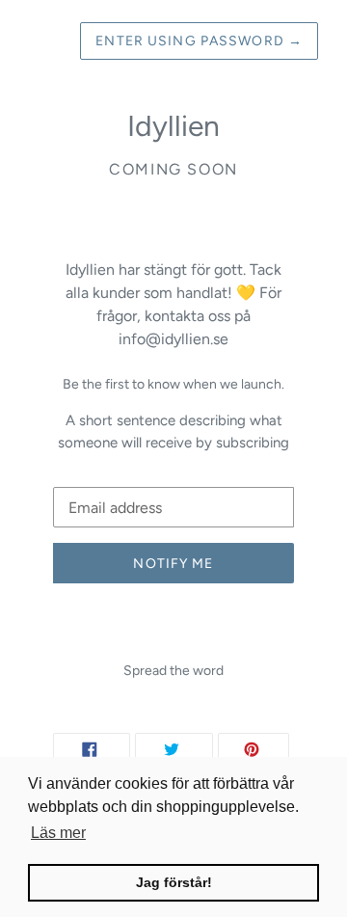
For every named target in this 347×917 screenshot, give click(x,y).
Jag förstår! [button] (174, 882)
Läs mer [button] (58, 832)
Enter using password (199, 41)
